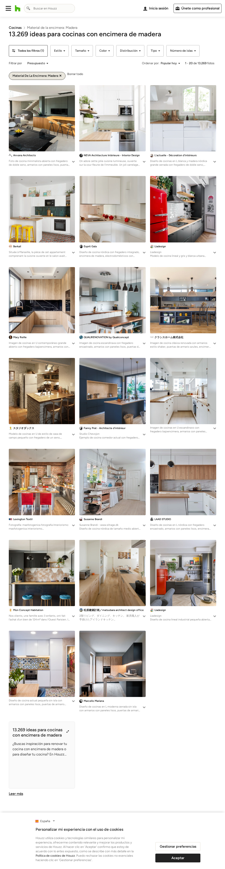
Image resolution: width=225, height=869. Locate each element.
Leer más (16, 794)
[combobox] (49, 8)
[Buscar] (28, 8)
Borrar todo (75, 74)
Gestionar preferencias (178, 846)
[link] (15, 28)
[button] (8, 8)
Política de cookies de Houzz (55, 856)
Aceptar (177, 858)
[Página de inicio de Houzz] (17, 8)
